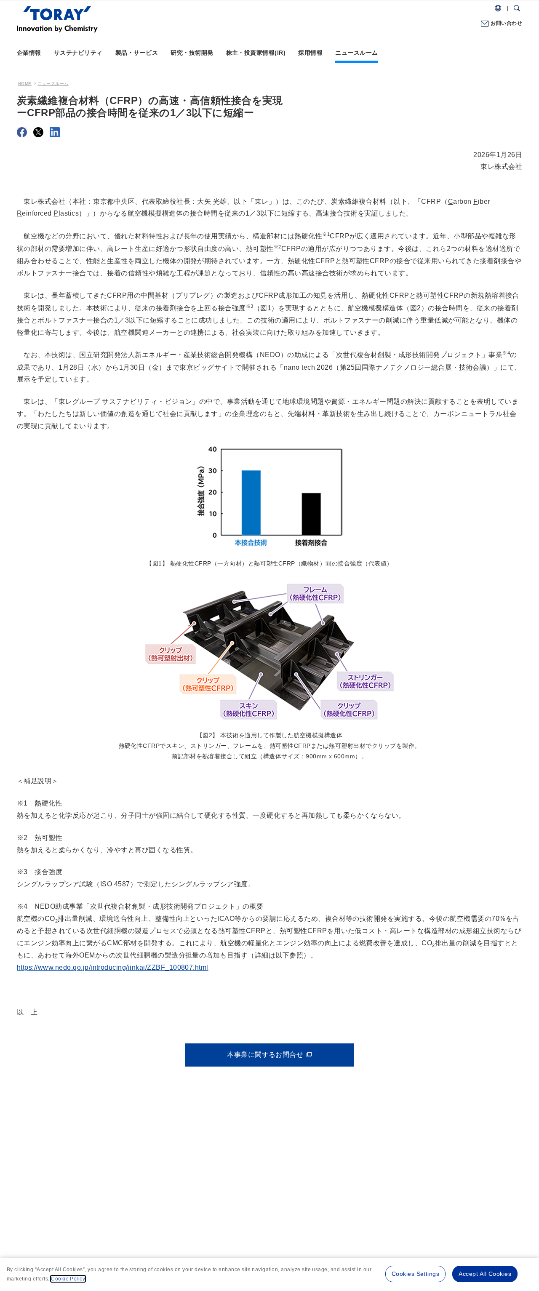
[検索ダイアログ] (516, 8)
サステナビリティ (78, 52)
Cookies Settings (416, 1273)
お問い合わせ (506, 23)
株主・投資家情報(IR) (256, 52)
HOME (25, 83)
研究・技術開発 (192, 52)
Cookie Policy (68, 1279)
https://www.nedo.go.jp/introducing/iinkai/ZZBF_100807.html (112, 967)
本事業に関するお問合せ (265, 1054)
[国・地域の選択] (497, 8)
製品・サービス (136, 52)
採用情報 (310, 52)
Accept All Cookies (485, 1273)
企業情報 (29, 52)
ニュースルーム (356, 52)
